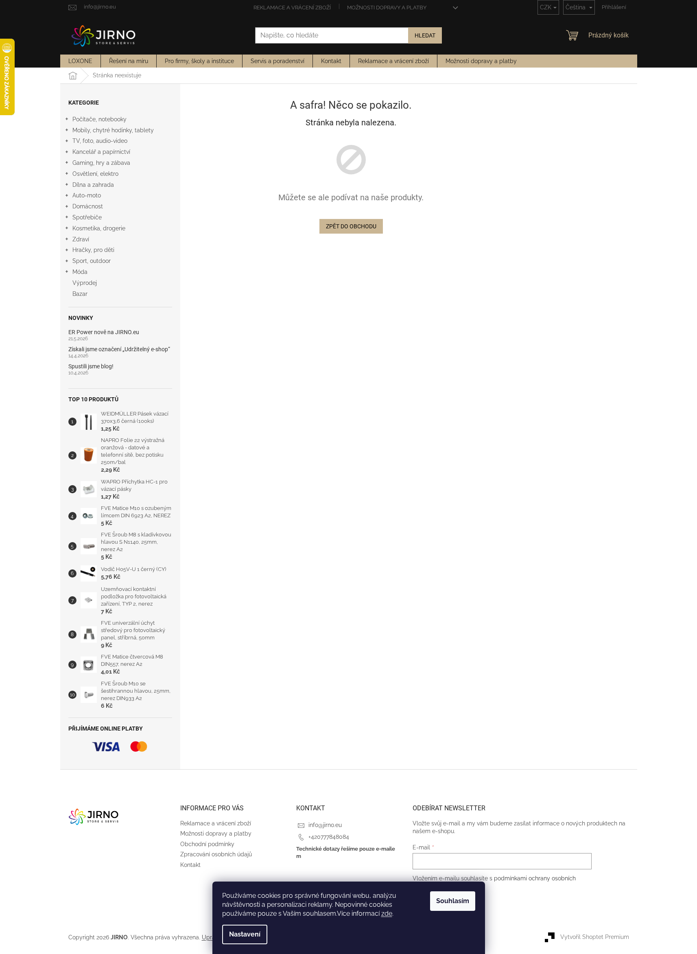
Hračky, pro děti (93, 250)
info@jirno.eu (325, 825)
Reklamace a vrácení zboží (292, 7)
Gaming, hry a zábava (101, 163)
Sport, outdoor (91, 261)
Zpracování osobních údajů (216, 854)
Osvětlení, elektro (95, 174)
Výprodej (84, 283)
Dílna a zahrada (93, 185)
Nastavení (244, 934)
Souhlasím (452, 901)
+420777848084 (328, 837)
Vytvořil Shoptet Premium (594, 937)
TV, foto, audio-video (99, 141)
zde (386, 913)
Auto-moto (86, 195)
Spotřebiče (87, 217)
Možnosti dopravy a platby (386, 7)
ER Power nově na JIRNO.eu (103, 332)
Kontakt (190, 865)
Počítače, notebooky (99, 119)
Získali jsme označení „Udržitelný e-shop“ (119, 349)
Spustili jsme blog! (91, 366)
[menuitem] (80, 61)
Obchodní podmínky (207, 844)
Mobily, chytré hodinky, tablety (113, 130)
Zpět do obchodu (351, 226)
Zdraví (80, 239)
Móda (79, 272)
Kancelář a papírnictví (101, 152)
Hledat (425, 35)
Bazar (79, 294)
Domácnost (87, 206)
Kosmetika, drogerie (98, 228)
